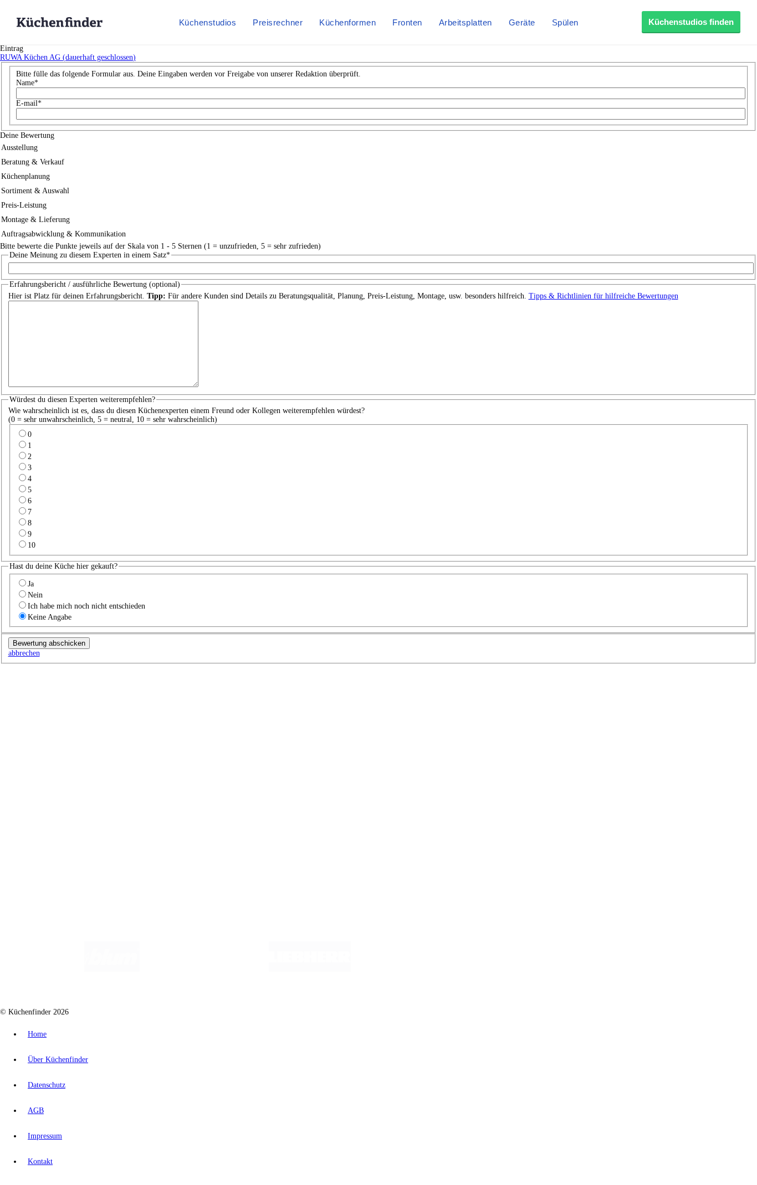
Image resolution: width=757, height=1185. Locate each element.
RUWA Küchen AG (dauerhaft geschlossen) (68, 57)
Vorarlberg (154, 697)
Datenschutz (46, 1085)
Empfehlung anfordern (58, 688)
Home (37, 1034)
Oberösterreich (191, 697)
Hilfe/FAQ (38, 762)
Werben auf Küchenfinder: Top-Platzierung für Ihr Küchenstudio (124, 800)
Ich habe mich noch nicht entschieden (86, 606)
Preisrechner (278, 22)
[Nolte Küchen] (509, 969)
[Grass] (204, 969)
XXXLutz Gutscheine (129, 706)
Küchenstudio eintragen (59, 809)
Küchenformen (347, 22)
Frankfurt (276, 697)
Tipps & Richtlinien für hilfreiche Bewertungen (603, 296)
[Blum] (112, 969)
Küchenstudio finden (54, 679)
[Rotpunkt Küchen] (572, 969)
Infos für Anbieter (50, 791)
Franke (343, 697)
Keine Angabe (49, 617)
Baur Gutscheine (283, 706)
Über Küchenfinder (52, 753)
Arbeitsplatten (465, 22)
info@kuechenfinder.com (200, 837)
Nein (35, 595)
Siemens (367, 697)
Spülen (565, 22)
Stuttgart (320, 697)
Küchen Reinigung (51, 735)
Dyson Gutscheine (185, 706)
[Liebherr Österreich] (310, 969)
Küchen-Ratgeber (49, 744)
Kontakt (40, 1161)
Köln (298, 697)
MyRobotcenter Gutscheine (344, 706)
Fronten (407, 22)
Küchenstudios (208, 22)
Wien (221, 697)
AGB (36, 1110)
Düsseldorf (245, 697)
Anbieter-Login (54, 817)
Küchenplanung (46, 726)
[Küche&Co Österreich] (654, 969)
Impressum (45, 1136)
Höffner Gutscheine (409, 706)
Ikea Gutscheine (76, 706)
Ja (31, 584)
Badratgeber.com (48, 770)
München (124, 697)
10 (31, 545)
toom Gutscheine (235, 706)
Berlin (73, 697)
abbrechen (24, 653)
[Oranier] (418, 969)
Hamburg (96, 697)
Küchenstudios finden (691, 22)
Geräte (522, 22)
